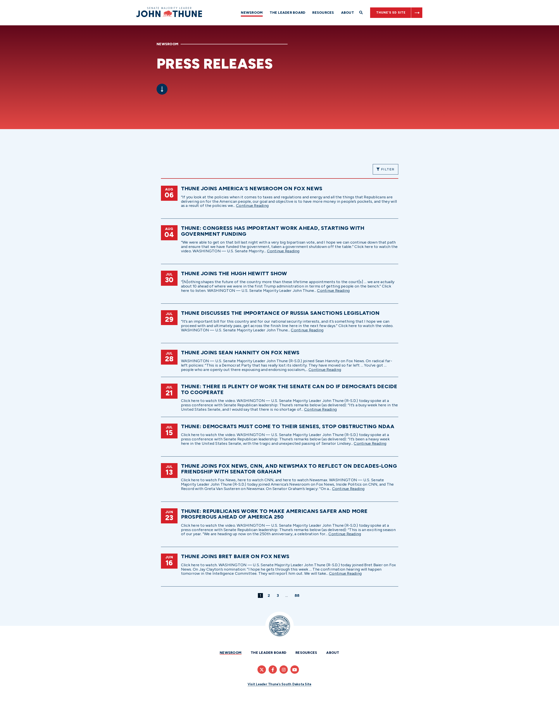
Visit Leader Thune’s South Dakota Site (280, 684)
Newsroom (252, 12)
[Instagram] (284, 669)
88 (297, 595)
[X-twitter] (261, 669)
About (347, 12)
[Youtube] (294, 669)
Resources (323, 12)
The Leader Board (287, 12)
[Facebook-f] (273, 669)
